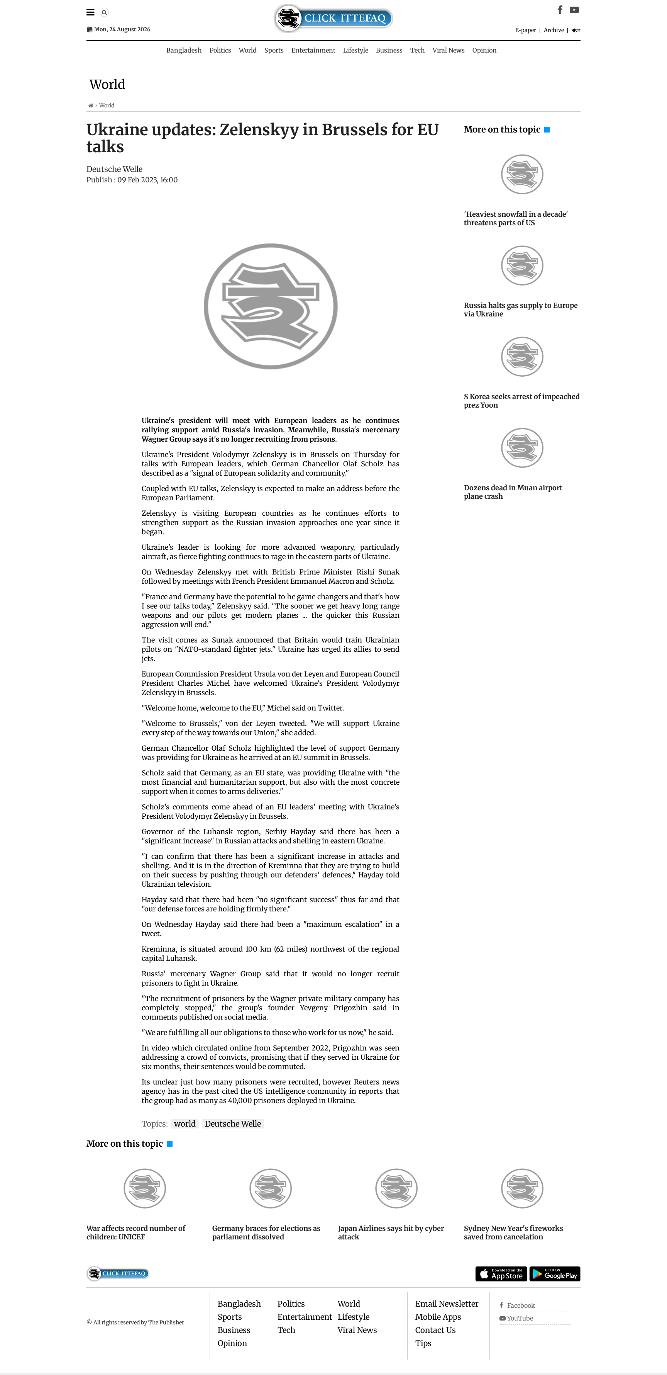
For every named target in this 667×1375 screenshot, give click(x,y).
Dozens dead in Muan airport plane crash (513, 492)
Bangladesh (184, 50)
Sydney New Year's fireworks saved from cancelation (513, 1232)
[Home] (90, 105)
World (248, 50)
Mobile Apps (438, 1317)
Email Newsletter (447, 1304)
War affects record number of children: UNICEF (135, 1232)
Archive (554, 30)
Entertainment (313, 50)
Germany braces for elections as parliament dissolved (266, 1232)
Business (389, 50)
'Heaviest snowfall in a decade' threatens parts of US (516, 218)
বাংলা (576, 30)
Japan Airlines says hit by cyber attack (391, 1232)
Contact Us (435, 1330)
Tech (417, 50)
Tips (423, 1343)
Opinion (484, 50)
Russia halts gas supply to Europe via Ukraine (521, 309)
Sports (274, 50)
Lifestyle (355, 50)
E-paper (525, 30)
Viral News (449, 50)
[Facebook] (560, 10)
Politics (220, 50)
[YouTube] (574, 10)
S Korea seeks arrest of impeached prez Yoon (522, 401)
